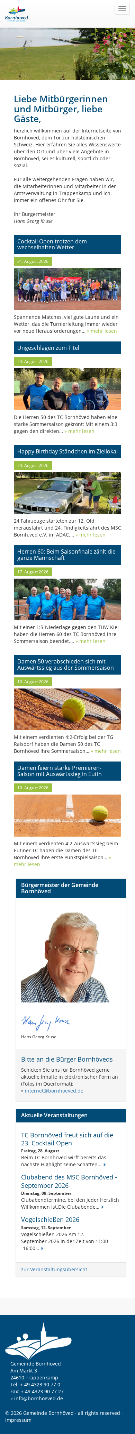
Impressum (18, 1420)
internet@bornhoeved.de (54, 1090)
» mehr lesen (101, 331)
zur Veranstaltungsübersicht (54, 1269)
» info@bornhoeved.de (36, 1398)
